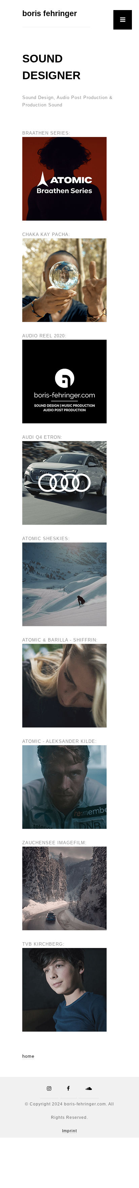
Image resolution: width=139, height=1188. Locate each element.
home (28, 1056)
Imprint (69, 1131)
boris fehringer (49, 13)
